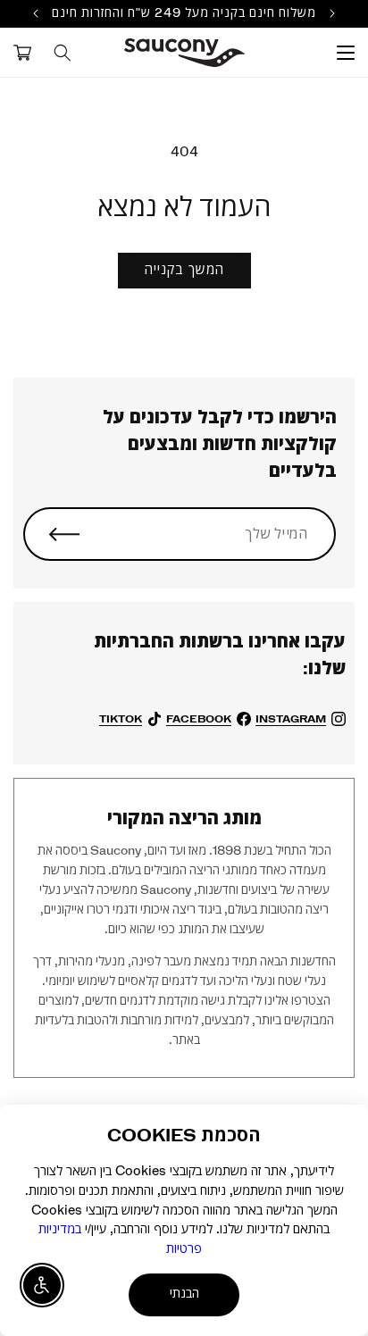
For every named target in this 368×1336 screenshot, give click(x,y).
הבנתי (184, 1294)
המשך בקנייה (184, 270)
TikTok (120, 719)
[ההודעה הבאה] (35, 13)
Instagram (290, 719)
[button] (346, 53)
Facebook (198, 719)
